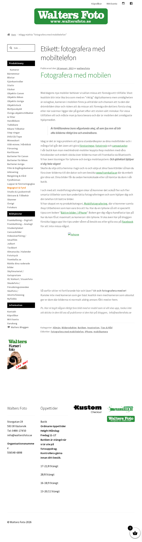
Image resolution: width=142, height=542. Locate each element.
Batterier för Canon (17, 156)
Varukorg (12, 323)
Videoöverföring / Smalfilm (16, 237)
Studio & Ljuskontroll (18, 191)
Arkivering (12, 172)
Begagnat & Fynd (16, 187)
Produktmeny (16, 63)
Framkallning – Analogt (20, 224)
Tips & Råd (106, 327)
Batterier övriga (15, 164)
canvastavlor (119, 145)
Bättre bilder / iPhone (74, 212)
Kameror (14, 69)
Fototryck (12, 255)
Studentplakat (15, 228)
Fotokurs (12, 207)
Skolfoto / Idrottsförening (15, 292)
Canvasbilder (14, 232)
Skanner (11, 199)
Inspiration (93, 327)
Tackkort (12, 247)
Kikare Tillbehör (15, 128)
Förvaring (12, 148)
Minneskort (13, 140)
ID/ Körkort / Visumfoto (20, 279)
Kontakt (11, 311)
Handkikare (13, 120)
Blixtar (11, 77)
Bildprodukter (69, 327)
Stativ (10, 85)
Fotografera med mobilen (76, 74)
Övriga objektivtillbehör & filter (20, 115)
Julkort (11, 243)
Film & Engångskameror (20, 168)
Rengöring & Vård (16, 175)
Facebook (127, 221)
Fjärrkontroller (15, 81)
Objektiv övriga (15, 101)
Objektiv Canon (15, 93)
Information (15, 305)
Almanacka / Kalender (19, 251)
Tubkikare (12, 124)
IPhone (88, 331)
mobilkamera (101, 331)
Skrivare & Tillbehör (18, 195)
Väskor (11, 89)
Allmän (56, 327)
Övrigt (10, 203)
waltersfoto (83, 68)
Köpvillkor (96, 3)
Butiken (82, 327)
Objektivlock (14, 105)
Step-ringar (13, 132)
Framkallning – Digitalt (20, 220)
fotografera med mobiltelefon (67, 331)
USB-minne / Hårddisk (19, 144)
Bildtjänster (15, 213)
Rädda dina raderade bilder (18, 265)
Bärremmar (13, 73)
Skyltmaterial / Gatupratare (15, 273)
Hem (13, 34)
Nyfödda (12, 298)
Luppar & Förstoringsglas (21, 183)
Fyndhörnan (13, 179)
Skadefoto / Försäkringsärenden (18, 285)
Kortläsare (13, 152)
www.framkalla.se (106, 172)
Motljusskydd (14, 109)
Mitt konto (112, 3)
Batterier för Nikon (17, 160)
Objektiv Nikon (15, 97)
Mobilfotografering (95, 203)
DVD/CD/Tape (14, 136)
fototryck (101, 145)
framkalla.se (14, 259)
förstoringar (86, 145)
